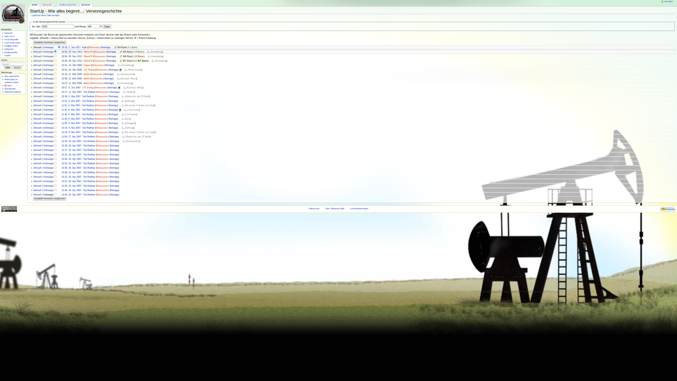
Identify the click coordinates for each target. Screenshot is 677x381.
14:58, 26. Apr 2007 (71, 168)
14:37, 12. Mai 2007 (72, 92)
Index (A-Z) (9, 36)
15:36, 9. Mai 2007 (71, 96)
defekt (86, 74)
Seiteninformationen (12, 92)
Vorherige (48, 47)
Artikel (35, 5)
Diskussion (93, 47)
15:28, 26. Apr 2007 (71, 145)
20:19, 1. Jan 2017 (71, 47)
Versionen (85, 5)
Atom (9, 85)
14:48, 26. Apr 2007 (71, 172)
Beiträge (105, 47)
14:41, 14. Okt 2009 (72, 65)
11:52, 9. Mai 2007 (71, 101)
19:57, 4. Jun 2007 (71, 87)
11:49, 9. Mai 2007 (71, 114)
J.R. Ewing (88, 70)
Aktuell (37, 52)
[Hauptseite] (13, 13)
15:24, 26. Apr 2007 (71, 154)
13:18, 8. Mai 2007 (71, 128)
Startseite (8, 33)
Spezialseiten (10, 89)
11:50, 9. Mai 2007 (71, 110)
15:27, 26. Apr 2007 (71, 150)
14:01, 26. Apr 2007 (71, 181)
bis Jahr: (36, 26)
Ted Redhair (89, 92)
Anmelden (668, 1)
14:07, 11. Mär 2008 (72, 83)
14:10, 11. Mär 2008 (72, 74)
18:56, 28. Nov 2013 (72, 56)
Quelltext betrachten (68, 5)
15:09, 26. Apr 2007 (71, 159)
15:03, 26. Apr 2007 (71, 163)
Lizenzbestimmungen (359, 208)
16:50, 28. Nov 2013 (72, 61)
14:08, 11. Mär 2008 (72, 78)
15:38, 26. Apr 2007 (71, 141)
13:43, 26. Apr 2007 (71, 194)
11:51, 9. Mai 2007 (71, 105)
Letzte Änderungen (12, 43)
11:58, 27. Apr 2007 (71, 136)
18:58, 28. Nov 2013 (72, 52)
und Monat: (80, 26)
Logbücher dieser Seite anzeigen (46, 15)
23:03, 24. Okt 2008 (72, 70)
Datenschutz (314, 208)
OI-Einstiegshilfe (11, 39)
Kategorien (9, 49)
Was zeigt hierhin (11, 76)
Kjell (84, 47)
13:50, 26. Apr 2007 (71, 186)
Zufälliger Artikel (11, 46)
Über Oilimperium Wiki (334, 208)
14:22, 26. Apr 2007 (71, 177)
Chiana (86, 65)
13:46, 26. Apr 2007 (71, 190)
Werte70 (88, 52)
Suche (4, 60)
